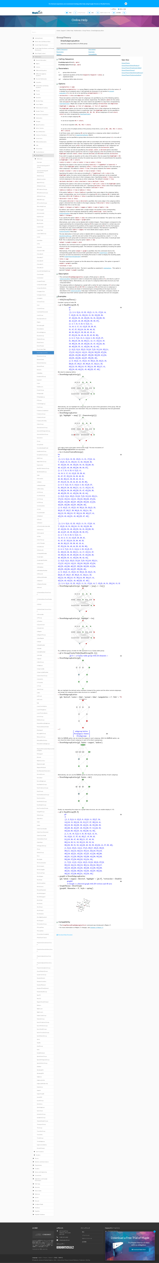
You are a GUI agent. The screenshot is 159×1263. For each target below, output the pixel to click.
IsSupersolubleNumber (42, 672)
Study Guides (38, 1190)
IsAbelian (39, 482)
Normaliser (39, 777)
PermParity (39, 903)
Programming (38, 1165)
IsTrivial (39, 686)
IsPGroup (39, 618)
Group (38, 441)
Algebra (38, 63)
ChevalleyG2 (40, 267)
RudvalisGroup (40, 1019)
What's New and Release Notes (43, 41)
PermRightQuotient (42, 917)
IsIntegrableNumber (42, 553)
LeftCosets (39, 699)
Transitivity (40, 1134)
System (37, 1197)
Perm (38, 856)
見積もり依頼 (122, 9)
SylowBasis (39, 1104)
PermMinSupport (41, 896)
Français (45, 1257)
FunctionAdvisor (40, 152)
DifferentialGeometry (41, 141)
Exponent (39, 380)
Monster (39, 757)
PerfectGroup (40, 852)
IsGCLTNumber (41, 543)
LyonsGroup (40, 716)
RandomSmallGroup (42, 991)
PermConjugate (41, 869)
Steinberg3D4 (40, 1073)
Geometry (38, 97)
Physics (37, 1158)
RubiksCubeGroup (41, 1015)
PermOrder (40, 900)
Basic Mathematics (40, 131)
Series (38, 1039)
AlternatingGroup (41, 206)
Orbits (38, 825)
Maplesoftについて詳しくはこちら (39, 1249)
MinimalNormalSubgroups (43, 743)
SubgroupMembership (42, 1083)
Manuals (37, 1201)
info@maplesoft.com (64, 1240)
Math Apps (37, 1184)
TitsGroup (39, 1127)
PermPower (40, 907)
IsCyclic (39, 509)
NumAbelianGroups (42, 784)
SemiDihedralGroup (42, 1036)
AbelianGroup (40, 175)
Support (39, 1090)
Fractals (38, 94)
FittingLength (40, 393)
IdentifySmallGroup (42, 471)
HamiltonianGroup (41, 451)
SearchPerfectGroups (42, 1025)
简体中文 (61, 1257)
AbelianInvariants (41, 179)
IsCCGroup (40, 499)
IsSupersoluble (40, 669)
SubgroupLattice (41, 1080)
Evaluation (38, 82)
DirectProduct (40, 346)
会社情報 (84, 1241)
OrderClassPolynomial (42, 832)
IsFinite (39, 536)
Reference (37, 1194)
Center (38, 237)
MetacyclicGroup (41, 737)
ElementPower (40, 366)
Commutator (40, 278)
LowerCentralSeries (42, 706)
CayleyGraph (40, 226)
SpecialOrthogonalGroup (43, 1059)
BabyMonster (40, 216)
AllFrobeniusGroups (42, 189)
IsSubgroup (40, 665)
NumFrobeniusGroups (42, 788)
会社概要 (35, 1228)
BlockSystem (40, 223)
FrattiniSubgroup (41, 403)
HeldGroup (39, 458)
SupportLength (40, 1093)
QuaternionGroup (41, 974)
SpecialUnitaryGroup (42, 1063)
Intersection (40, 478)
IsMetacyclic (40, 574)
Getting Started (38, 38)
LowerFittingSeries (41, 709)
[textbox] (112, 236)
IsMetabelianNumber (42, 570)
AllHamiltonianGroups (42, 192)
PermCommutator (41, 862)
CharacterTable (41, 250)
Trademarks (82, 1260)
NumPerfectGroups (42, 801)
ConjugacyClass (41, 291)
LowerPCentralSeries (42, 713)
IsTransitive (40, 682)
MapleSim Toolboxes (40, 1214)
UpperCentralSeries (42, 1144)
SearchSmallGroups (42, 1029)
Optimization (39, 118)
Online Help (69, 30)
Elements (39, 369)
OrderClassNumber (42, 828)
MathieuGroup (40, 720)
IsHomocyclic (40, 550)
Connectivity (38, 1175)
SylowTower (40, 1110)
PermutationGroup (41, 924)
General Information (41, 60)
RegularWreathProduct (43, 1002)
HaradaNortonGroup (42, 454)
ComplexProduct (41, 281)
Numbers (38, 1155)
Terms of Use (61, 1260)
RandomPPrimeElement (43, 988)
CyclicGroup (40, 315)
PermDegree (40, 876)
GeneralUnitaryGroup (42, 434)
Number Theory (40, 111)
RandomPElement (41, 985)
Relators (39, 1005)
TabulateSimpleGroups (42, 1121)
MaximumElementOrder (43, 726)
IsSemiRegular (40, 638)
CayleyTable (40, 230)
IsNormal (39, 587)
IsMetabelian (40, 567)
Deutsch (51, 1257)
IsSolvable (39, 655)
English (40, 1257)
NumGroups (40, 791)
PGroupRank (40, 930)
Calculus (38, 67)
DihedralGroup (40, 339)
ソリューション (86, 1235)
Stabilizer (39, 1066)
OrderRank (40, 842)
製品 (83, 1232)
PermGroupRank (41, 883)
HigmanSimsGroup (41, 461)
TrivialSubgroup (41, 1141)
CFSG (38, 243)
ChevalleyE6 (40, 254)
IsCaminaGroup (41, 495)
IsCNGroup (40, 502)
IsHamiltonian (40, 546)
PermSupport (40, 920)
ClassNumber (40, 274)
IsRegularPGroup (41, 635)
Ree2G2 (39, 998)
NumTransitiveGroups (42, 808)
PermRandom (40, 913)
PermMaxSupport (41, 893)
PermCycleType (41, 873)
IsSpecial (39, 658)
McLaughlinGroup (41, 733)
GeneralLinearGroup (42, 427)
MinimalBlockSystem (42, 740)
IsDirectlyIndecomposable (43, 526)
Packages (38, 121)
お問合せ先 (60, 1228)
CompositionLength (42, 284)
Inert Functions (40, 1151)
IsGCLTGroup (40, 540)
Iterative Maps (39, 101)
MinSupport (40, 754)
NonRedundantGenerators (43, 771)
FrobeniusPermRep (42, 420)
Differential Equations (41, 70)
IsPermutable (40, 614)
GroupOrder (40, 444)
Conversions (39, 138)
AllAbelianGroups (41, 186)
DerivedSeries (40, 329)
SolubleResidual (41, 1053)
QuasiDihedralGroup (42, 971)
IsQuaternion (40, 628)
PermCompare (40, 866)
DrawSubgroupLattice (42, 352)
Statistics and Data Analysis (42, 1162)
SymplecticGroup (41, 1117)
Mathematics (38, 57)
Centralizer (39, 240)
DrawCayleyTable (41, 349)
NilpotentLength (41, 764)
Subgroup (39, 1076)
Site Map (88, 1260)
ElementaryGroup (41, 356)
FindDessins (40, 386)
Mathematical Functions (42, 107)
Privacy (66, 1260)
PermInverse (40, 886)
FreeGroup (39, 407)
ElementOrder (40, 359)
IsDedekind (40, 516)
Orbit (38, 822)
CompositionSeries (41, 288)
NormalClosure (41, 774)
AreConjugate (40, 209)
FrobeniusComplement (42, 410)
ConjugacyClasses (41, 295)
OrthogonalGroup (41, 845)
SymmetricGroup (41, 1114)
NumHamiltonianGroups (43, 794)
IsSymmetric (40, 679)
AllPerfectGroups (41, 196)
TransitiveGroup (41, 1131)
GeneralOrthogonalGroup (43, 431)
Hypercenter (40, 465)
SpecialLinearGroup (42, 1056)
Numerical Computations (42, 114)
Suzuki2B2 (39, 1097)
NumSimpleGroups (41, 805)
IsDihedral (39, 522)
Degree (38, 322)
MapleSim (37, 1211)
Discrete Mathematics (41, 79)
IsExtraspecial (40, 533)
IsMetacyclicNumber (42, 577)
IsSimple (39, 641)
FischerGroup (40, 390)
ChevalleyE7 (40, 257)
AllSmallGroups (41, 199)
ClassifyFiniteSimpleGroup (43, 271)
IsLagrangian (40, 557)
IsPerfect (39, 604)
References (39, 159)
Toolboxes (37, 1207)
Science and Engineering (41, 1172)
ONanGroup (40, 815)
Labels (38, 692)
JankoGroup (40, 689)
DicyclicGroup (40, 335)
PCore (38, 849)
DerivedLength (40, 325)
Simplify (39, 1042)
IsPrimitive (39, 621)
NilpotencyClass (41, 760)
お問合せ (114, 9)
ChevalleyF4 (40, 264)
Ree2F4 (39, 995)
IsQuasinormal (40, 624)
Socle (38, 1049)
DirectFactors (40, 342)
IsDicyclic (39, 519)
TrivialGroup (40, 1138)
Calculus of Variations (41, 135)
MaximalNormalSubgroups (43, 723)
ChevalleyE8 (40, 260)
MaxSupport (40, 730)
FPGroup (39, 400)
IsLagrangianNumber (42, 560)
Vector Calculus (40, 128)
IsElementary (40, 529)
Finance (38, 90)
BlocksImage (40, 220)
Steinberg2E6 (40, 1070)
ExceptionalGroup (41, 376)
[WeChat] (72, 1247)
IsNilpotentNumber (42, 584)
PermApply (39, 859)
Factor (38, 383)
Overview (39, 162)
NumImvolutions (41, 798)
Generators (40, 437)
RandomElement (41, 978)
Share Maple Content (40, 53)
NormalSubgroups (41, 781)
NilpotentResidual (41, 767)
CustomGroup (40, 308)
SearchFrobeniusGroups (43, 1022)
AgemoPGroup (40, 182)
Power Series (39, 148)
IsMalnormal (40, 563)
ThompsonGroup (41, 1124)
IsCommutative (41, 505)
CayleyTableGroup (41, 233)
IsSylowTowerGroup (42, 675)
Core (38, 305)
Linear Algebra (39, 104)
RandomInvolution (41, 981)
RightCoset (39, 1008)
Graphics (37, 1168)
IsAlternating (40, 488)
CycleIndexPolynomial (42, 312)
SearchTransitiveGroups (43, 1032)
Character (39, 247)
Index (38, 475)
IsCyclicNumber (41, 512)
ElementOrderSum (41, 363)
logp (38, 703)
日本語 (55, 1257)
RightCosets (40, 1012)
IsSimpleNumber (41, 645)
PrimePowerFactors (42, 937)
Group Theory (39, 155)
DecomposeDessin (41, 318)
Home (58, 30)
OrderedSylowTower (42, 839)
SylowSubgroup (40, 1107)
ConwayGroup (40, 301)
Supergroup (40, 1087)
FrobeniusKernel (41, 417)
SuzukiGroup (40, 1100)
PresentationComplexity (43, 934)
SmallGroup (40, 1046)
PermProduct (40, 910)
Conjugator (40, 298)
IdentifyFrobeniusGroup (43, 468)
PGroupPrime (40, 927)
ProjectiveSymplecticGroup (43, 968)
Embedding (39, 373)
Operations (40, 818)
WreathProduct (41, 1148)
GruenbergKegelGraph (42, 448)
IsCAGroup (40, 492)
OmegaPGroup (40, 811)
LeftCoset (39, 696)
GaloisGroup (40, 424)
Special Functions (40, 124)
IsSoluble (39, 648)
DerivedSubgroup (41, 332)
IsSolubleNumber (41, 652)
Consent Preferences (74, 1260)
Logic (37, 145)
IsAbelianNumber (41, 485)
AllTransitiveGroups (42, 203)
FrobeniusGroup (41, 414)
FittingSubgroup (41, 397)
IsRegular (39, 631)
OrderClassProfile (41, 835)
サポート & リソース (87, 1238)
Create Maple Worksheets (41, 45)
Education (37, 1187)
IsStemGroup (40, 662)
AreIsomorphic (40, 213)
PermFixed (39, 879)
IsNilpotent (39, 580)
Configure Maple (39, 1204)
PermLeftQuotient (41, 890)
